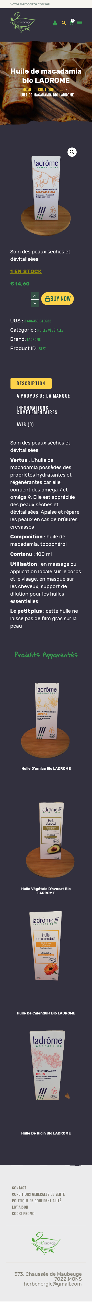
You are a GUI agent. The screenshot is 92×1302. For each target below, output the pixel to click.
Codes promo (23, 1213)
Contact (19, 1187)
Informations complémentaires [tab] (37, 410)
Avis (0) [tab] (25, 424)
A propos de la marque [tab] (43, 395)
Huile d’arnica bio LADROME (46, 768)
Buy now (60, 298)
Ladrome (34, 339)
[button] (72, 152)
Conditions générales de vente (38, 1194)
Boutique (46, 89)
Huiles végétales (50, 330)
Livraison (20, 1207)
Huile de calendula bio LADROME (46, 1013)
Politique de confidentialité (36, 1200)
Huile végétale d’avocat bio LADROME (46, 891)
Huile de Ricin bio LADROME (46, 1133)
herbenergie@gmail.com (53, 1284)
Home (27, 89)
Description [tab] (31, 383)
